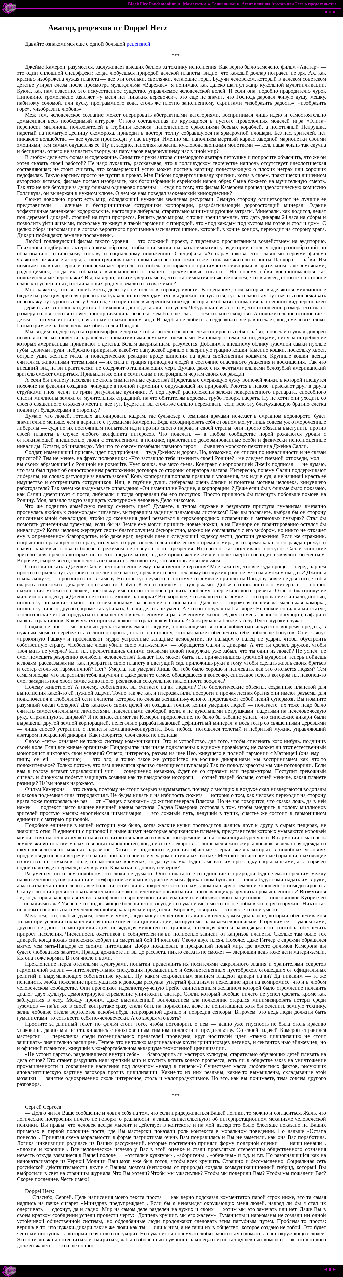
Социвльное (223, 3)
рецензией (138, 44)
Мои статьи (194, 3)
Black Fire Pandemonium (152, 3)
